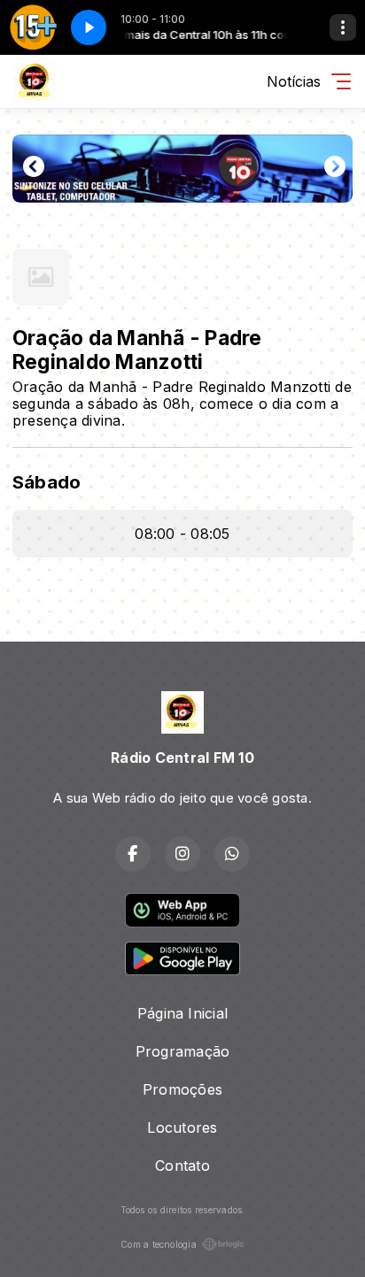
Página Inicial (182, 1013)
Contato (182, 1165)
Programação (183, 1051)
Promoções (182, 1089)
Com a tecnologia (158, 1244)
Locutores (182, 1127)
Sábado (46, 482)
